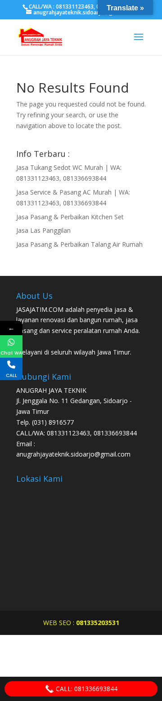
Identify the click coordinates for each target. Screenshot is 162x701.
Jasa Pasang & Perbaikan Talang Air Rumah (79, 244)
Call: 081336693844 (85, 688)
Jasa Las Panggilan (43, 230)
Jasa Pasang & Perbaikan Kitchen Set (70, 217)
